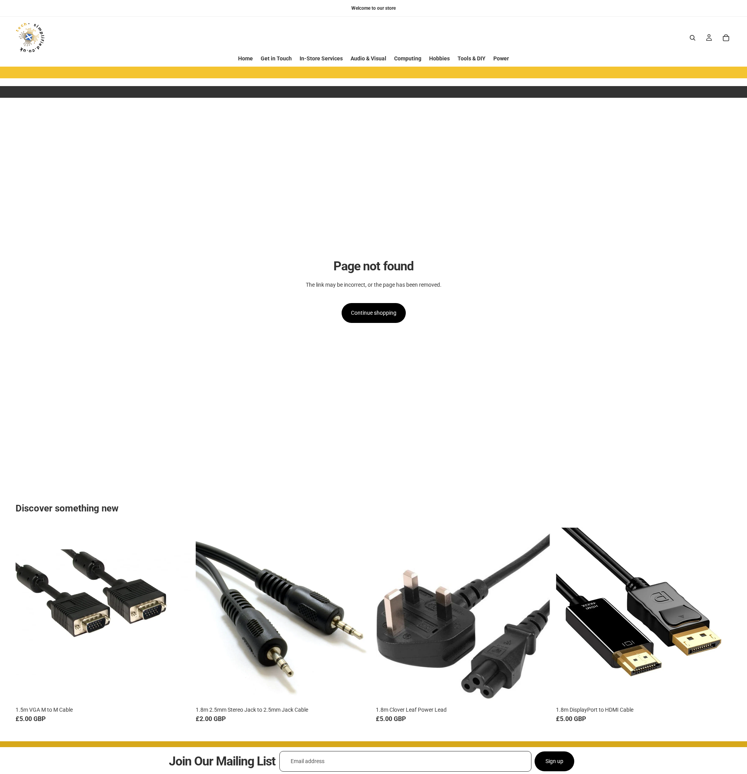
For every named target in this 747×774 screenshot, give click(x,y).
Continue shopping (373, 313)
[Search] (692, 37)
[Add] (179, 691)
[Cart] (726, 37)
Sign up (554, 761)
